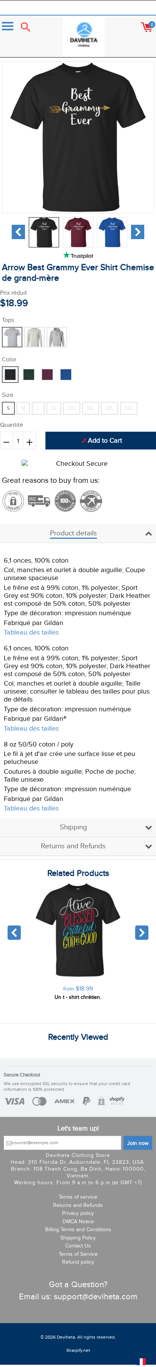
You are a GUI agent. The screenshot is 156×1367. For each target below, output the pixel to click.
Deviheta (66, 1337)
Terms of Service (78, 1254)
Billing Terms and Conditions (78, 1230)
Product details (73, 533)
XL (53, 408)
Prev (18, 232)
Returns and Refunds (73, 846)
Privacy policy (78, 1213)
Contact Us (78, 1246)
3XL (91, 408)
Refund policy (78, 1262)
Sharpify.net (78, 1350)
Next (137, 232)
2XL (71, 408)
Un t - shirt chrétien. (78, 997)
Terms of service (78, 1197)
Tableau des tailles (31, 632)
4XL (110, 408)
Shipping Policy (78, 1238)
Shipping (73, 827)
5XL (129, 408)
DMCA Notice (78, 1222)
